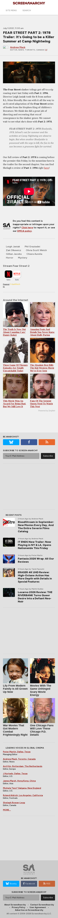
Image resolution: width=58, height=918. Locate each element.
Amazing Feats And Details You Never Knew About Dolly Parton (42, 332)
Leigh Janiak (13, 246)
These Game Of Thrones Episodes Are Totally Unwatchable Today (15, 368)
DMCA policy (24, 231)
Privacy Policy (18, 907)
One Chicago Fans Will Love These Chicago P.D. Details (42, 730)
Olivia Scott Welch (36, 250)
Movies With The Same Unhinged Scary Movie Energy (40, 690)
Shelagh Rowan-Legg (14, 802)
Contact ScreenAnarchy (42, 905)
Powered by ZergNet (46, 411)
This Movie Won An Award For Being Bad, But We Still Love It (14, 404)
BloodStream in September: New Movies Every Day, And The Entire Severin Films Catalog (36, 526)
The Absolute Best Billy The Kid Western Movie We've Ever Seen (42, 368)
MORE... (7, 810)
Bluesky (13, 883)
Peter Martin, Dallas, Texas (16, 751)
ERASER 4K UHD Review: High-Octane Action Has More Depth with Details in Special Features (35, 577)
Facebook (30, 883)
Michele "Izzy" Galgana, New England (22, 788)
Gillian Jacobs (14, 254)
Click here (27, 227)
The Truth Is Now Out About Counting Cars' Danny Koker (14, 332)
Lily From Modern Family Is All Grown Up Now (15, 688)
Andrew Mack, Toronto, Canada (19, 759)
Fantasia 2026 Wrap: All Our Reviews (36, 560)
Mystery (22, 257)
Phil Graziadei (32, 246)
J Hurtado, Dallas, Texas (15, 773)
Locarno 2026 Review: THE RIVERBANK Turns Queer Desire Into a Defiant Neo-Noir (35, 597)
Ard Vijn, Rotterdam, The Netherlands (22, 766)
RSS (48, 883)
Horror (9, 257)
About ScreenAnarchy (15, 905)
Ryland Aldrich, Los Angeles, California (23, 795)
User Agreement (38, 907)
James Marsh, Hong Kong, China (19, 781)
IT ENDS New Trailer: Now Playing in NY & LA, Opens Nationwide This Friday (34, 545)
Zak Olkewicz (13, 250)
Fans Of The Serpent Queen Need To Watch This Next (41, 404)
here (46, 167)
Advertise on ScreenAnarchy (29, 910)
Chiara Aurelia (34, 254)
